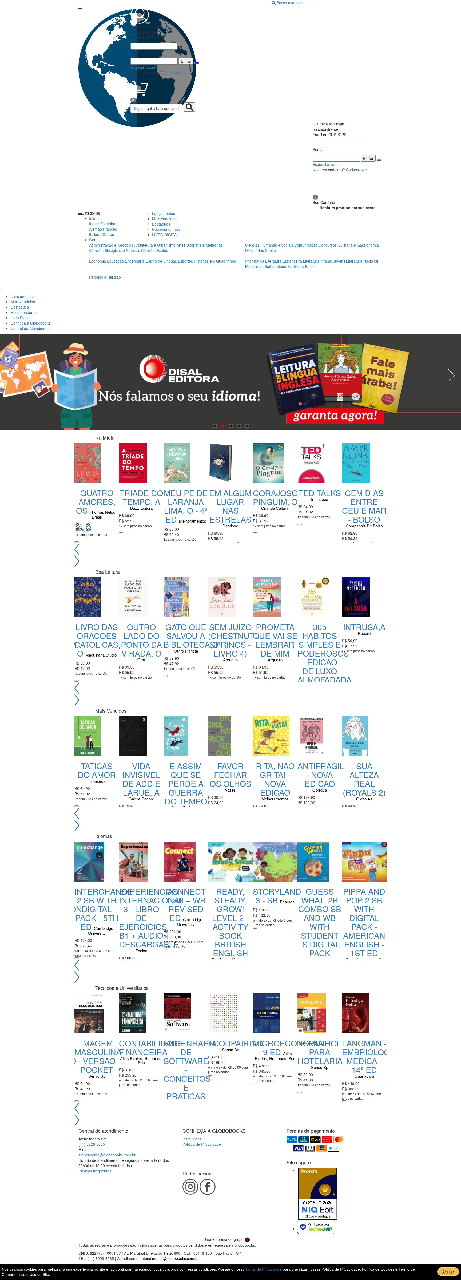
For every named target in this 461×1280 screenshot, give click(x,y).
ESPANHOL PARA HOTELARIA (320, 1051)
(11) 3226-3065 (91, 1144)
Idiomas (95, 218)
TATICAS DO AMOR (97, 770)
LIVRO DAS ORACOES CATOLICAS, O (97, 640)
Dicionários (255, 250)
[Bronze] (317, 1194)
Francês (110, 229)
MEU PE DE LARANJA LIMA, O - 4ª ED (186, 506)
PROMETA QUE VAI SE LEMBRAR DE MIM (275, 640)
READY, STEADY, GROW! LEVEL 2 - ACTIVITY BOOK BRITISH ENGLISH (230, 922)
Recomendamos (166, 229)
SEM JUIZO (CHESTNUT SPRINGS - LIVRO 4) (231, 640)
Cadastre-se (174, 72)
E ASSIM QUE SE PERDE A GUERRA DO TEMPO (186, 783)
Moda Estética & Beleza (297, 266)
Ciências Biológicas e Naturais (115, 250)
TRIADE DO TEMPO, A (141, 497)
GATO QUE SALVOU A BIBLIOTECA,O (191, 635)
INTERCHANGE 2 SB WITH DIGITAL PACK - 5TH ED (103, 909)
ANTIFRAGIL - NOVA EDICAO (320, 774)
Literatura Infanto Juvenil (324, 261)
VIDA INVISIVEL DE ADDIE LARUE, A (141, 779)
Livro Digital (20, 317)
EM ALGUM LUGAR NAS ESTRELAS (230, 506)
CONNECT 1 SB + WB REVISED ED (186, 904)
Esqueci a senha (144, 67)
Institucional (192, 1138)
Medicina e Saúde (261, 266)
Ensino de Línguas (161, 261)
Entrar (186, 61)
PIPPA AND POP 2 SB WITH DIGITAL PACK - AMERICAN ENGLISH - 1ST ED (364, 922)
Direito (270, 250)
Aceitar (448, 1271)
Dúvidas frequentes (94, 1171)
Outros (108, 234)
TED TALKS (320, 493)
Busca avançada (291, 2)
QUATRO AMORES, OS (95, 501)
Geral (93, 239)
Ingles (94, 223)
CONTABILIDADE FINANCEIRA (150, 1047)
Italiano (95, 234)
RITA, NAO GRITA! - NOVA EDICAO (275, 779)
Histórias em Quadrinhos (215, 261)
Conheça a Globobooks (30, 323)
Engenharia (135, 261)
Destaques (161, 224)
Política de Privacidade (201, 1144)
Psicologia (98, 277)
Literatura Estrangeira (283, 261)
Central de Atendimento (31, 328)
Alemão (95, 229)
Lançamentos (163, 213)
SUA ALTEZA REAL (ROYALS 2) (364, 779)
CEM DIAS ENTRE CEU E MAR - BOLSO (364, 506)
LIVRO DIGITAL (165, 234)
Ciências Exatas (154, 250)
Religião (114, 277)
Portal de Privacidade (264, 1269)
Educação (116, 261)
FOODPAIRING (235, 1043)
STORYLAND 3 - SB (277, 896)
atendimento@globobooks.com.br (107, 1154)
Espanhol (108, 223)
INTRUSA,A (364, 627)
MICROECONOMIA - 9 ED (288, 1047)
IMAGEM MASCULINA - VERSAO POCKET (97, 1056)
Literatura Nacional (362, 261)
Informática (255, 261)
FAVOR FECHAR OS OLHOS (230, 774)
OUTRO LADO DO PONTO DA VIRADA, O (141, 640)
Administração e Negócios (111, 245)
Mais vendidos (164, 218)
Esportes (186, 261)
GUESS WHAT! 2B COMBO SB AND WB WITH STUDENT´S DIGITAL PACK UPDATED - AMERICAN (319, 931)
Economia (98, 261)
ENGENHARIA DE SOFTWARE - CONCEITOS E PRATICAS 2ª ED (190, 1074)
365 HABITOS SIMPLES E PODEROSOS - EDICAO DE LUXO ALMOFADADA (324, 653)
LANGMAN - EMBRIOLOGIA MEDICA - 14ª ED (370, 1056)
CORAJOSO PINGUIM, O (275, 497)
